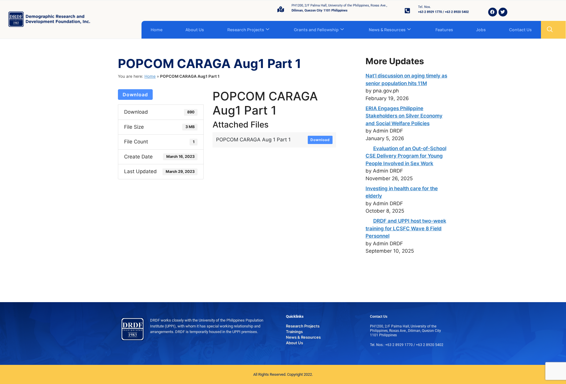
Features (444, 29)
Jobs (481, 29)
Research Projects (245, 29)
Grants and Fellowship (316, 29)
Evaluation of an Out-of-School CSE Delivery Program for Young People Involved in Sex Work (406, 155)
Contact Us (520, 29)
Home (156, 29)
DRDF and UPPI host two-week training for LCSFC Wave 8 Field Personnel (406, 228)
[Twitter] (502, 12)
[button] (550, 30)
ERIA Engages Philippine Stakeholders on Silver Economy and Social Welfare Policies (404, 115)
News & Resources (387, 29)
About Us (194, 29)
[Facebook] (492, 12)
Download (135, 94)
